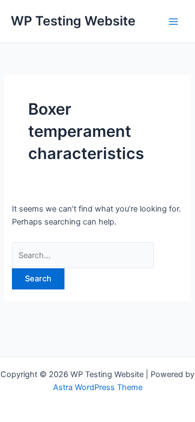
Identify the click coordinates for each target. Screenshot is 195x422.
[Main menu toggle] (173, 21)
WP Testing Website (73, 21)
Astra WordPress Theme (97, 387)
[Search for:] (83, 255)
